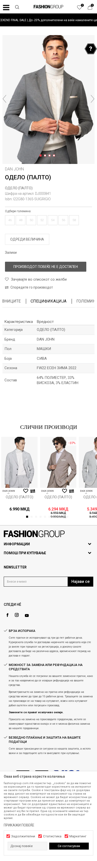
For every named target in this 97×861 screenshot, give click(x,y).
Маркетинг (77, 836)
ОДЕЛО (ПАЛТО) (19, 188)
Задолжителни (23, 836)
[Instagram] (17, 615)
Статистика (52, 836)
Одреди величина (27, 239)
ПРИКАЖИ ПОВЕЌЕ (19, 825)
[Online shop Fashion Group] (48, 7)
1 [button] (41, 155)
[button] (17, 7)
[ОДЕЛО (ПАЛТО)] (19, 462)
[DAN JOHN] (8, 492)
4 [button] (54, 155)
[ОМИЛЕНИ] (82, 8)
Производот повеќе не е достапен (45, 267)
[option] (48, 20)
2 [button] (46, 155)
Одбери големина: (18, 211)
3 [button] (50, 155)
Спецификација (48, 301)
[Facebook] (7, 615)
